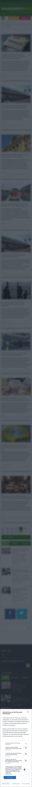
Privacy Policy (26, 783)
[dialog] (16, 748)
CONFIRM (10, 777)
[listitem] (16, 743)
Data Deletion (6, 783)
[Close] (28, 712)
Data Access (16, 783)
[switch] (25, 748)
